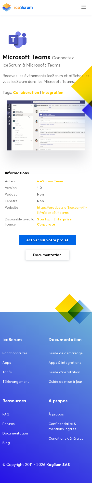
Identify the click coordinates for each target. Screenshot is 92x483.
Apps (6, 363)
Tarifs (7, 372)
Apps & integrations (65, 363)
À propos (56, 414)
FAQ (6, 414)
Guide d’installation (64, 372)
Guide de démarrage (66, 353)
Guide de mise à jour (65, 382)
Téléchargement (15, 382)
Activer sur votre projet (47, 240)
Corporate (46, 224)
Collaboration (26, 92)
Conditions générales (66, 438)
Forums (8, 424)
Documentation (47, 255)
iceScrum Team (50, 181)
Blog (6, 443)
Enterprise (62, 219)
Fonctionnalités (14, 353)
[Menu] (84, 7)
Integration (52, 92)
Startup (44, 219)
